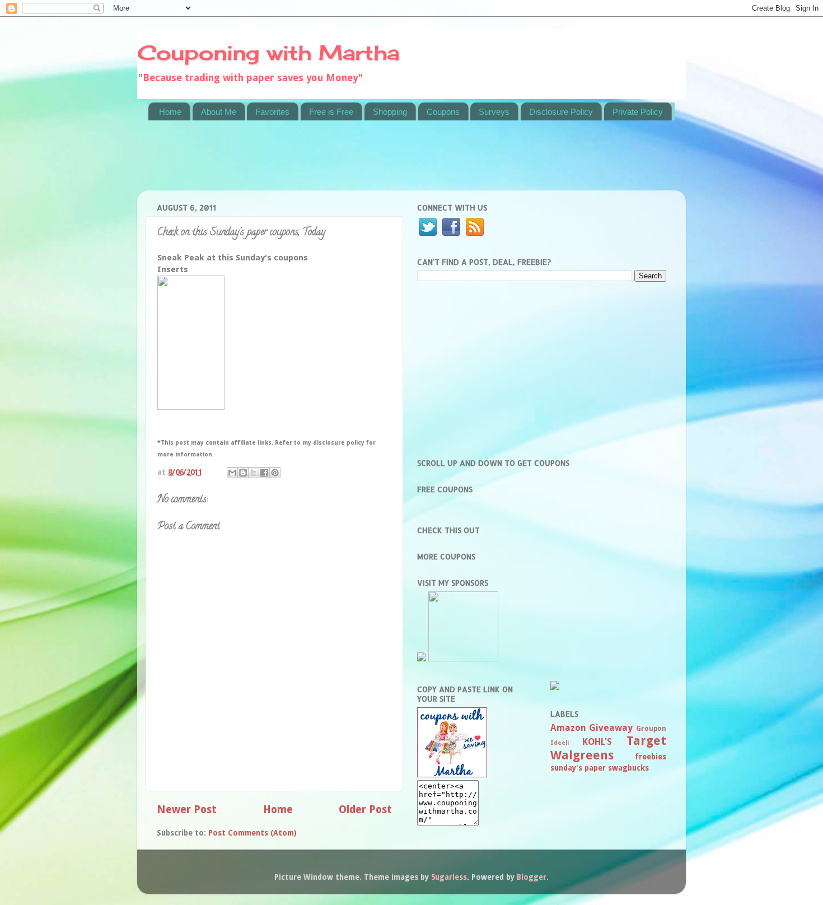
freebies (650, 756)
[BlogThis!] (243, 472)
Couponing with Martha (268, 52)
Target (646, 741)
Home (170, 111)
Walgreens (582, 755)
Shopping (390, 111)
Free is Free (331, 111)
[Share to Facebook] (264, 472)
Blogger (531, 877)
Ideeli (559, 743)
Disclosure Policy (561, 111)
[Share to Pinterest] (274, 472)
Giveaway (611, 727)
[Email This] (232, 472)
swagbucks (628, 767)
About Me (218, 111)
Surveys (494, 111)
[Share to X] (253, 472)
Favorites (272, 111)
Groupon (651, 729)
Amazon (568, 727)
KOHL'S (597, 741)
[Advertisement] (352, 162)
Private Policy (637, 111)
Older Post (365, 809)
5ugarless (449, 877)
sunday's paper (578, 767)
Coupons (443, 111)
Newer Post (187, 809)
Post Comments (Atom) (252, 832)
